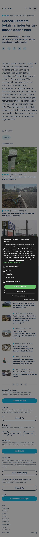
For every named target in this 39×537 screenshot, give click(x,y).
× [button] (35, 238)
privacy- (11, 260)
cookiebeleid (20, 260)
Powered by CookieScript (29, 299)
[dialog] (19, 268)
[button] (19, 263)
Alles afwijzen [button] (20, 291)
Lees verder (28, 260)
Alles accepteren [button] (20, 286)
